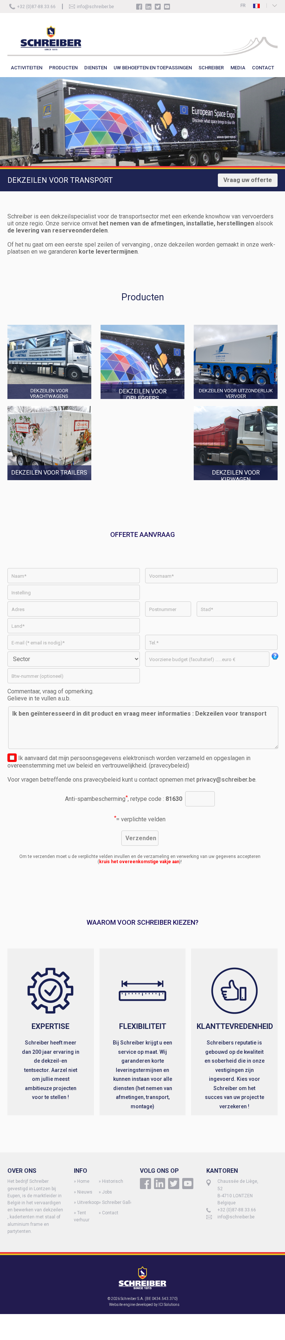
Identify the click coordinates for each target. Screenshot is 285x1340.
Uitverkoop (88, 1202)
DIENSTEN (95, 67)
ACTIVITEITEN (26, 67)
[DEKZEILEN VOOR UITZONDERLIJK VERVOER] (236, 402)
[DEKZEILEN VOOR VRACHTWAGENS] (54, 402)
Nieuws (84, 1192)
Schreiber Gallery (119, 1202)
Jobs (107, 1192)
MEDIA (237, 67)
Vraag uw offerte (247, 180)
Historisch (112, 1181)
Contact (110, 1212)
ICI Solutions (169, 1305)
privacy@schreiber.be (225, 779)
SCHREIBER (211, 67)
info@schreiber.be (95, 6)
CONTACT (263, 67)
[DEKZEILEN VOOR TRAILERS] (100, 483)
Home (83, 1181)
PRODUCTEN (63, 67)
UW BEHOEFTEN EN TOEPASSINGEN (153, 67)
